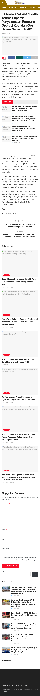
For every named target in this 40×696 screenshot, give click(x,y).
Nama (4, 530)
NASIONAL (13, 7)
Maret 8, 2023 (6, 33)
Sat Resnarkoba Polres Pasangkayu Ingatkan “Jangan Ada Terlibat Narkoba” (24, 138)
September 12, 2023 (19, 113)
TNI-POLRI (6, 275)
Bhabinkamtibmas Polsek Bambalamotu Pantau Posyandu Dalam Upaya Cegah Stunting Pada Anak (18, 437)
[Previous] (18, 149)
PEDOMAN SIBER (7, 685)
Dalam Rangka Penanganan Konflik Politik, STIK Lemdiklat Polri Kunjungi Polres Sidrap (24, 109)
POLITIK (23, 7)
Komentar (6, 504)
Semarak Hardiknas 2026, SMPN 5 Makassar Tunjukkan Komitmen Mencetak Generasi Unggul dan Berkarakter (23, 638)
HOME (4, 7)
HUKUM (32, 7)
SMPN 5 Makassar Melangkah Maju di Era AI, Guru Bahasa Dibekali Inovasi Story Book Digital (24, 650)
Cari (3, 571)
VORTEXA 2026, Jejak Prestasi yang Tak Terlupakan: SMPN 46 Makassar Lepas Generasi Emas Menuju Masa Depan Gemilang (23, 590)
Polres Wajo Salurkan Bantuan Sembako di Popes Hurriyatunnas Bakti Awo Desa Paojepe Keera (24, 119)
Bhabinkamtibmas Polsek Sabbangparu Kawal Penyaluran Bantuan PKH (23, 128)
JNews (8, 689)
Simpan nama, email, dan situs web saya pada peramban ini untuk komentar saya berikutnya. (20, 558)
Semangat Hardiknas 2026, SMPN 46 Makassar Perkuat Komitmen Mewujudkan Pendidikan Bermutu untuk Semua (23, 603)
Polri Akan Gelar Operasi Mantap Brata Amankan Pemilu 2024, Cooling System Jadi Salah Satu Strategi (18, 477)
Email (4, 539)
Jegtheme (4, 691)
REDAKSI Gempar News (23, 685)
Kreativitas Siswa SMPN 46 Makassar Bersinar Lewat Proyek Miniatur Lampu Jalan (24, 615)
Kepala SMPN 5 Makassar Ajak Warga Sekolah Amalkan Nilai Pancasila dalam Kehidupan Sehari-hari (24, 626)
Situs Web (5, 548)
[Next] (21, 149)
